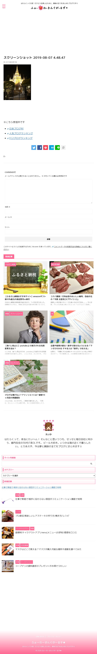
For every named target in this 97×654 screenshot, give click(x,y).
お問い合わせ (40, 636)
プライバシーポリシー (54, 636)
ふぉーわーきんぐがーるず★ (48, 642)
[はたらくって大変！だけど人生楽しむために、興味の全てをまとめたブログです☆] (49, 9)
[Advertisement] (48, 32)
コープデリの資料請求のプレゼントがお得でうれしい (40, 566)
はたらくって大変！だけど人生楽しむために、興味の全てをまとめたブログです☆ (48, 646)
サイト (7, 227)
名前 (7, 207)
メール (8, 217)
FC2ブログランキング (21, 138)
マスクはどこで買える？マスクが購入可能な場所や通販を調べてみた (48, 549)
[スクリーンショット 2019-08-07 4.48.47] (51, 147)
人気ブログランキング (21, 133)
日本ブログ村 (16, 128)
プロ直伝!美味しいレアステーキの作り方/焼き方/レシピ (42, 515)
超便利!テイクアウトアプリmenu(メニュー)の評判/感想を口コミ (46, 532)
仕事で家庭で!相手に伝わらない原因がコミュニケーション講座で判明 (31, 487)
